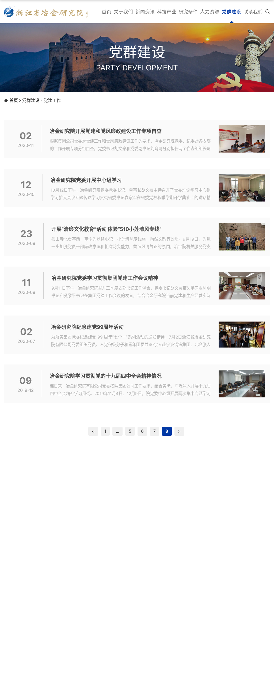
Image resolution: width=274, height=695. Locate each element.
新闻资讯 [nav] (145, 11)
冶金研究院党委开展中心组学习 (86, 180)
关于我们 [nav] (123, 11)
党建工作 (52, 100)
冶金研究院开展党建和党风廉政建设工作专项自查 (106, 131)
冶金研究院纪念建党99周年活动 (87, 327)
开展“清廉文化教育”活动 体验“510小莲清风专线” (106, 229)
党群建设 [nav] (231, 11)
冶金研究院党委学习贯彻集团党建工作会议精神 (104, 278)
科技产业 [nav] (166, 11)
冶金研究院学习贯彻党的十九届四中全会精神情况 (106, 376)
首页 (13, 100)
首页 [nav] (106, 11)
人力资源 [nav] (209, 11)
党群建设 (30, 100)
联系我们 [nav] (253, 11)
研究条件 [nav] (188, 11)
